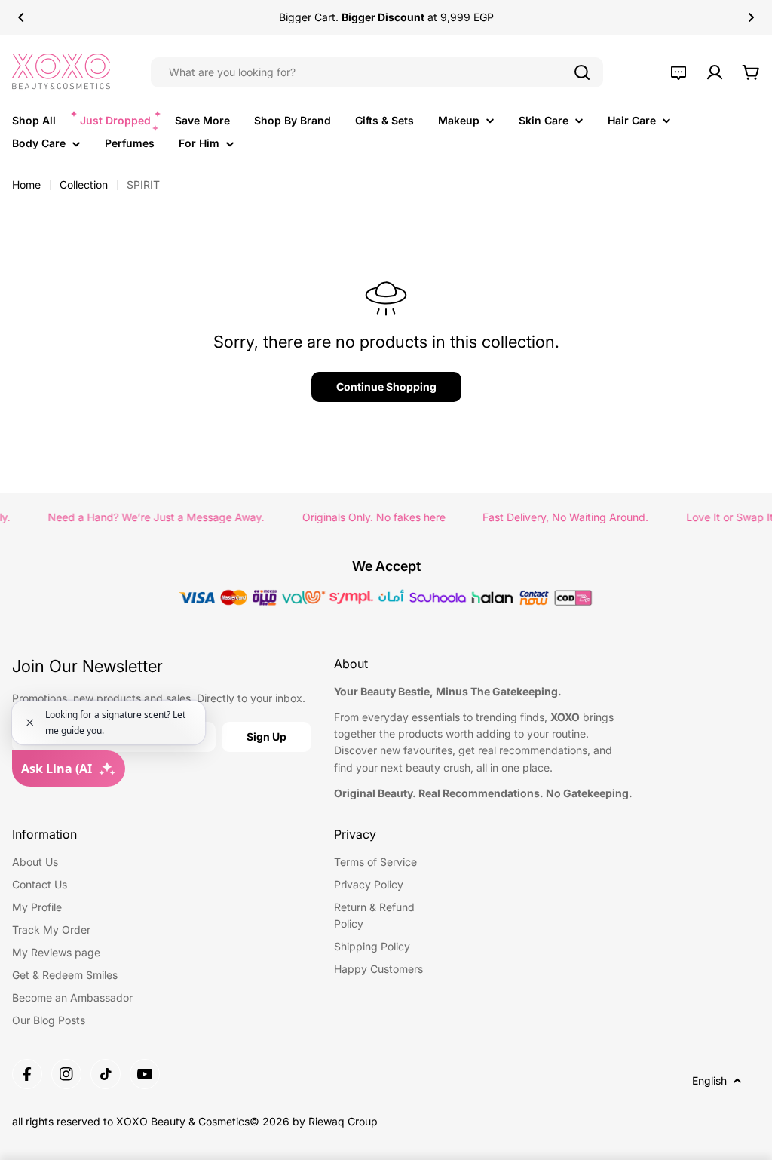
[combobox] (377, 72)
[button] (21, 17)
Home (26, 184)
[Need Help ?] (678, 72)
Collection (84, 184)
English (709, 1080)
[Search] (582, 72)
